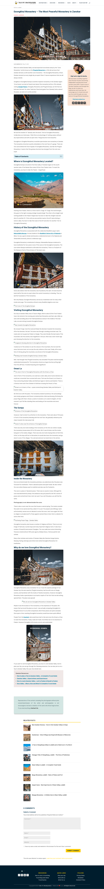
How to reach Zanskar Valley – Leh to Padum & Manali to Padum (37, 681)
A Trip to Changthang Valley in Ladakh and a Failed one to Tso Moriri (52, 745)
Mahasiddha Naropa (20, 233)
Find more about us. (79, 99)
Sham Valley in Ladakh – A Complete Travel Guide (46, 765)
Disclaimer (81, 877)
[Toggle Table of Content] (60, 156)
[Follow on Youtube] (73, 103)
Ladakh (19, 7)
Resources (61, 3)
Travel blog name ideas (42, 877)
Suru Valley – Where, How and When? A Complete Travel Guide (36, 683)
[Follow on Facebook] (79, 103)
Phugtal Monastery (39, 70)
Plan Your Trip (83, 3)
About (74, 3)
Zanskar (21, 15)
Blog (69, 3)
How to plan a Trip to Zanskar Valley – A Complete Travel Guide (37, 676)
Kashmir (26, 617)
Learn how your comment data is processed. (59, 858)
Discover (52, 3)
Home (15, 7)
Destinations (43, 3)
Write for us (61, 880)
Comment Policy (80, 880)
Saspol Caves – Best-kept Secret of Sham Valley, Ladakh (48, 785)
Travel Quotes (42, 880)
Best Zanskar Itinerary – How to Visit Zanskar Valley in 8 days (50, 725)
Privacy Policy (81, 875)
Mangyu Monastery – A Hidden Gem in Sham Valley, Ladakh (49, 795)
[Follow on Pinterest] (84, 103)
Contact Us (34, 708)
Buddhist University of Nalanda (50, 233)
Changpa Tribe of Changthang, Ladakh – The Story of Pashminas (51, 755)
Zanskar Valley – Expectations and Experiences (32, 678)
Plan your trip (61, 875)
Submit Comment (73, 850)
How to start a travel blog (42, 875)
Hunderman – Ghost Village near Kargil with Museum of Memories (51, 735)
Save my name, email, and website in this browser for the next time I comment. (48, 846)
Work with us (61, 877)
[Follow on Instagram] (76, 103)
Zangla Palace (22, 87)
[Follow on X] (82, 103)
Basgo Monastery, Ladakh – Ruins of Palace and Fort (47, 775)
